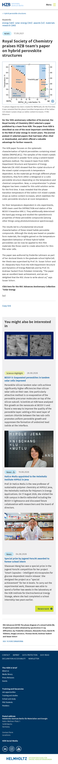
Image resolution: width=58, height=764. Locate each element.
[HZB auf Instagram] (11, 749)
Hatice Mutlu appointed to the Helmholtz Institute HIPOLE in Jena (26, 478)
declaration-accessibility (14, 658)
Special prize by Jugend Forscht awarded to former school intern (27, 560)
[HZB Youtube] (18, 749)
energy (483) (8, 23)
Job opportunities (9, 692)
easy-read (44, 655)
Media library (7, 674)
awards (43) (39, 23)
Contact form (7, 732)
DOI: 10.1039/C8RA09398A (13, 641)
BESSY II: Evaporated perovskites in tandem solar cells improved (27, 379)
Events (4, 681)
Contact (6, 655)
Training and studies (10, 696)
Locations (6, 735)
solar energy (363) (23, 23)
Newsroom (43, 608)
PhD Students (7, 702)
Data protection (29, 655)
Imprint (16, 655)
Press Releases (8, 678)
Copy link (6, 306)
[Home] (12, 5)
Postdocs (5, 706)
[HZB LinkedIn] (5, 749)
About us (5, 671)
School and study (9, 699)
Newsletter (33, 658)
